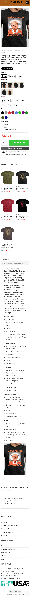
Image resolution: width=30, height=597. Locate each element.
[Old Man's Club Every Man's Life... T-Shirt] (7, 205)
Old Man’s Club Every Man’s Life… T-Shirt (7, 217)
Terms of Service (7, 532)
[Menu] (2, 3)
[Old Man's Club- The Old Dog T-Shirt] (22, 177)
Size (3, 97)
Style (3, 79)
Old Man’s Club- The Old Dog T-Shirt (22, 189)
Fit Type (4, 72)
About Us (4, 522)
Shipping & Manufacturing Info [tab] (12, 263)
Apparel (10, 51)
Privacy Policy (6, 529)
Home (3, 51)
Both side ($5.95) (10, 129)
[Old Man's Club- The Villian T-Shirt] (22, 205)
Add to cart (18, 143)
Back (6, 127)
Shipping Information (8, 549)
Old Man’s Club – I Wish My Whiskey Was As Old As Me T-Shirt (7, 247)
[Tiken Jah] (14, 3)
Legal (3, 559)
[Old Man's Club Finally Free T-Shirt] (7, 177)
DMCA (3, 556)
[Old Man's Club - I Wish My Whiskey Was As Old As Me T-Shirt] (7, 233)
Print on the (5, 121)
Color (3, 109)
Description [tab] (6, 259)
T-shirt (17, 51)
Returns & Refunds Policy (9, 525)
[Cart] (27, 2)
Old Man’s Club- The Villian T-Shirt (22, 217)
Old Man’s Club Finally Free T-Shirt (7, 189)
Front (7, 124)
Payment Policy (6, 552)
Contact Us (5, 546)
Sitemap (4, 535)
